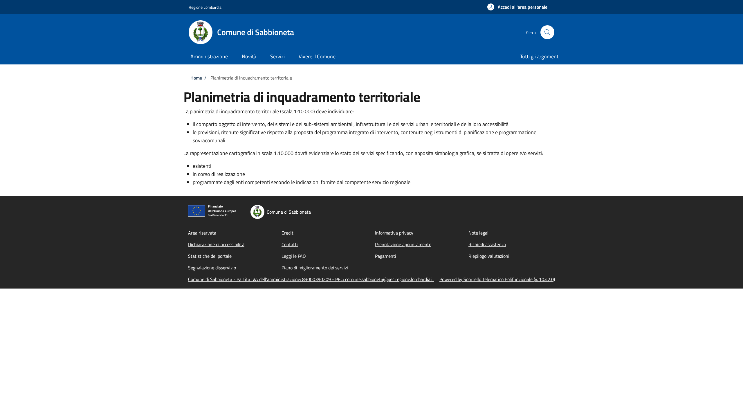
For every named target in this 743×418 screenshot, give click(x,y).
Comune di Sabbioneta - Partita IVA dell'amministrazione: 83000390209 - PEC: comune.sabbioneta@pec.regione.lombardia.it (311, 279)
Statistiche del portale (210, 256)
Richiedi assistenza (487, 244)
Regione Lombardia (205, 7)
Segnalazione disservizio (212, 267)
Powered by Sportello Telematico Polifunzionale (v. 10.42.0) (497, 279)
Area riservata (202, 232)
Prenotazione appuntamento (403, 244)
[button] (517, 7)
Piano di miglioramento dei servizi (315, 267)
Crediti (288, 232)
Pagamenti (385, 256)
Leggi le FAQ (294, 256)
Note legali (479, 232)
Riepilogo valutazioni (488, 256)
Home (196, 77)
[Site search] (547, 32)
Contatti (290, 244)
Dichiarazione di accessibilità (216, 244)
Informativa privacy (394, 232)
